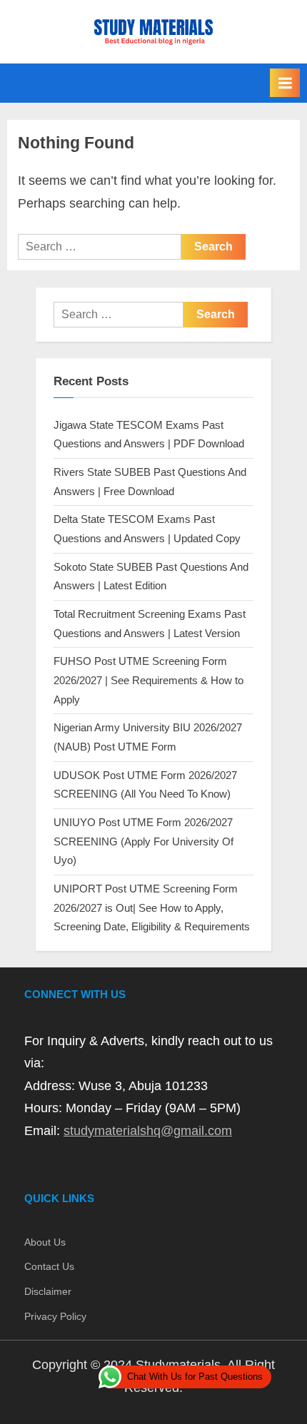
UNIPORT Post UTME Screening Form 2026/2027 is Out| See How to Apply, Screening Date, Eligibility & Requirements (152, 907)
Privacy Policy (55, 1316)
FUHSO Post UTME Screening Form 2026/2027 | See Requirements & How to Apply (148, 680)
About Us (45, 1242)
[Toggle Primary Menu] (285, 82)
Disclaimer (47, 1291)
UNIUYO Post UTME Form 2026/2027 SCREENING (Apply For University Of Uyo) (143, 841)
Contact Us (49, 1266)
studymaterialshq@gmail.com (148, 1131)
